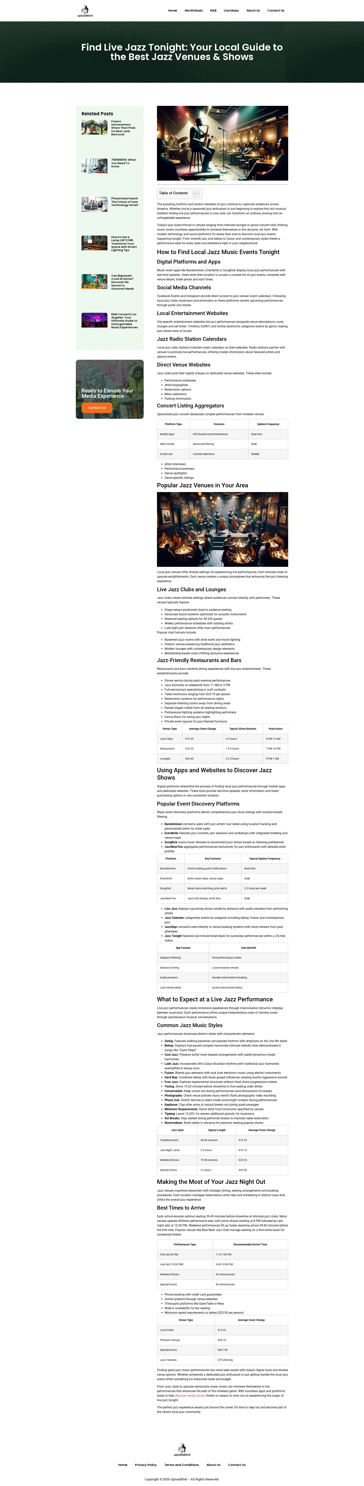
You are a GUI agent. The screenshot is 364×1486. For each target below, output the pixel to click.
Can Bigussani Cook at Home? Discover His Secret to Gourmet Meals (122, 282)
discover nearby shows (190, 1395)
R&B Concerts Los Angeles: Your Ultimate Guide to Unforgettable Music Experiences (124, 320)
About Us (253, 10)
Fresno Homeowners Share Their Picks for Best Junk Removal (123, 127)
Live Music (231, 10)
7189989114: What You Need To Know (123, 163)
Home (172, 10)
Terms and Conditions (181, 1465)
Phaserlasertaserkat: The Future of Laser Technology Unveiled (126, 202)
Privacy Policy (146, 1465)
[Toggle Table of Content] (194, 193)
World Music (194, 10)
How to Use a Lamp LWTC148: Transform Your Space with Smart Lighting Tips (124, 243)
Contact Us (276, 10)
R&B (213, 10)
